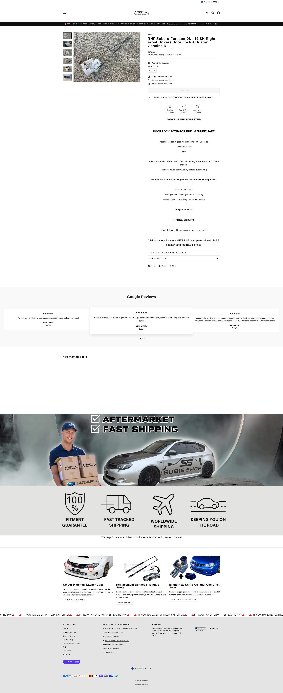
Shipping (161, 55)
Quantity (153, 66)
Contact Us (67, 650)
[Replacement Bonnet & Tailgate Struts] (141, 568)
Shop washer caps (75, 600)
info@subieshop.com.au (114, 632)
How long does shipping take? (167, 252)
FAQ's (65, 647)
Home (150, 34)
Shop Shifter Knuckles (184, 599)
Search (65, 629)
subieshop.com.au (112, 636)
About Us (66, 654)
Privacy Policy (68, 640)
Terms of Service (69, 636)
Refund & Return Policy (71, 643)
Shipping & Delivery (70, 632)
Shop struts (125, 602)
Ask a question (158, 258)
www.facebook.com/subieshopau (117, 640)
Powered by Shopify (141, 684)
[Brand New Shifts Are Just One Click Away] (194, 568)
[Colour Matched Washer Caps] (88, 568)
